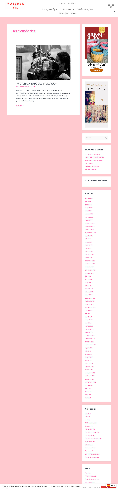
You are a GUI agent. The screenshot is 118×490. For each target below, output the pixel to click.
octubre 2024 (89, 267)
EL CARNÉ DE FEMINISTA (92, 154)
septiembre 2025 (90, 233)
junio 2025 (88, 242)
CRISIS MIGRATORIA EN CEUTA (94, 157)
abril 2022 (88, 360)
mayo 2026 (88, 208)
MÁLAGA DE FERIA (91, 169)
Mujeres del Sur (90, 442)
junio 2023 (88, 317)
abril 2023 (88, 323)
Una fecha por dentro (92, 457)
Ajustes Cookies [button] (87, 487)
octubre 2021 (89, 379)
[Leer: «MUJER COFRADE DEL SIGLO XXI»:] (43, 62)
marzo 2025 (89, 251)
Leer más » (19, 105)
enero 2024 (89, 295)
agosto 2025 (89, 236)
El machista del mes (67, 13)
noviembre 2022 (90, 338)
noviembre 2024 (90, 264)
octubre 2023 (89, 304)
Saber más (97, 487)
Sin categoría (89, 451)
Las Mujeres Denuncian (92, 432)
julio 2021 (88, 388)
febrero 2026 (89, 217)
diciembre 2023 (90, 298)
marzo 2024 (89, 289)
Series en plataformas (92, 166)
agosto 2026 (89, 198)
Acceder (88, 473)
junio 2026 (88, 205)
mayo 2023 (88, 320)
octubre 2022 (89, 342)
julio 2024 (88, 276)
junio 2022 (88, 354)
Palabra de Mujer (90, 448)
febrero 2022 (89, 367)
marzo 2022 (89, 363)
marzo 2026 (89, 214)
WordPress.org (89, 482)
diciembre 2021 (90, 373)
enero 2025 (89, 257)
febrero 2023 (89, 329)
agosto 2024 (89, 273)
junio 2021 (88, 391)
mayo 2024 (88, 282)
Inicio (62, 3)
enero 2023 (88, 332)
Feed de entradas (90, 476)
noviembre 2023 (90, 301)
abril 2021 (88, 398)
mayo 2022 (88, 357)
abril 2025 (88, 248)
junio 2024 (88, 279)
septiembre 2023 (90, 307)
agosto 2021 (89, 385)
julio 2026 (88, 201)
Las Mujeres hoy (90, 435)
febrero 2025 (89, 254)
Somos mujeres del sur (92, 454)
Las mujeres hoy (48, 9)
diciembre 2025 (90, 223)
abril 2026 (88, 211)
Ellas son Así (20, 87)
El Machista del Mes (91, 423)
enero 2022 (88, 370)
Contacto (72, 3)
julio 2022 (88, 351)
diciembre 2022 (90, 335)
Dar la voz (88, 413)
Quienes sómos (66, 9)
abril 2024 (88, 286)
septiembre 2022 (90, 345)
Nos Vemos (88, 445)
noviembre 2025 (90, 226)
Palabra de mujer (84, 9)
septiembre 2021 (90, 382)
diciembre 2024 (90, 261)
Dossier (87, 420)
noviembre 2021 (90, 376)
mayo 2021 (88, 395)
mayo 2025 (88, 245)
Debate (87, 417)
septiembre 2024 (90, 270)
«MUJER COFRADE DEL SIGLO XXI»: (36, 83)
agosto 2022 (89, 348)
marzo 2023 (89, 326)
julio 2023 (88, 314)
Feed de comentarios (92, 479)
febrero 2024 (89, 292)
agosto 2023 (89, 310)
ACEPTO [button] (104, 487)
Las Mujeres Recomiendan (93, 438)
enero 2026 (89, 220)
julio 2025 (88, 239)
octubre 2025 (89, 229)
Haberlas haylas (90, 429)
